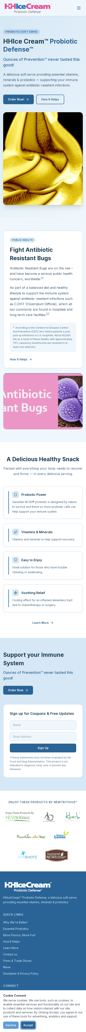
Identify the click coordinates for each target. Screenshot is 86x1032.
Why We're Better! (15, 922)
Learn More (40, 622)
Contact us (10, 954)
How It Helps (50, 99)
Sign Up (43, 748)
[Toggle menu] (79, 8)
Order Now (15, 690)
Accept (28, 1025)
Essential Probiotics (16, 928)
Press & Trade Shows (17, 960)
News (7, 967)
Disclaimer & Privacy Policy (21, 973)
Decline (11, 1025)
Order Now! (16, 99)
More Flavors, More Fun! (19, 935)
